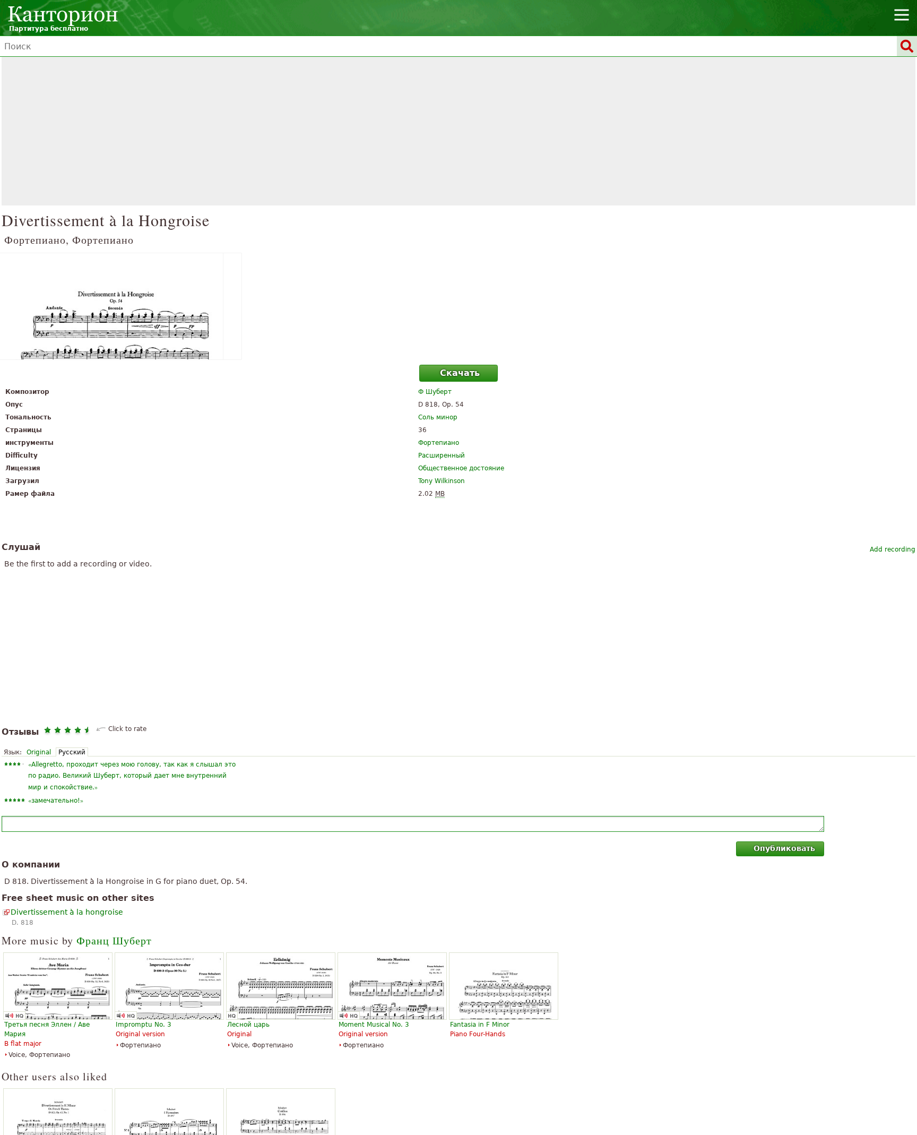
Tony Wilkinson (441, 481)
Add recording (892, 549)
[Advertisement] (458, 131)
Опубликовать (784, 848)
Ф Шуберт (435, 391)
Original (39, 752)
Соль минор (437, 417)
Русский (71, 752)
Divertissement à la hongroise (67, 912)
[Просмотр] (458, 306)
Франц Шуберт (114, 940)
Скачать (460, 373)
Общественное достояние (461, 468)
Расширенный (441, 455)
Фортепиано (438, 442)
